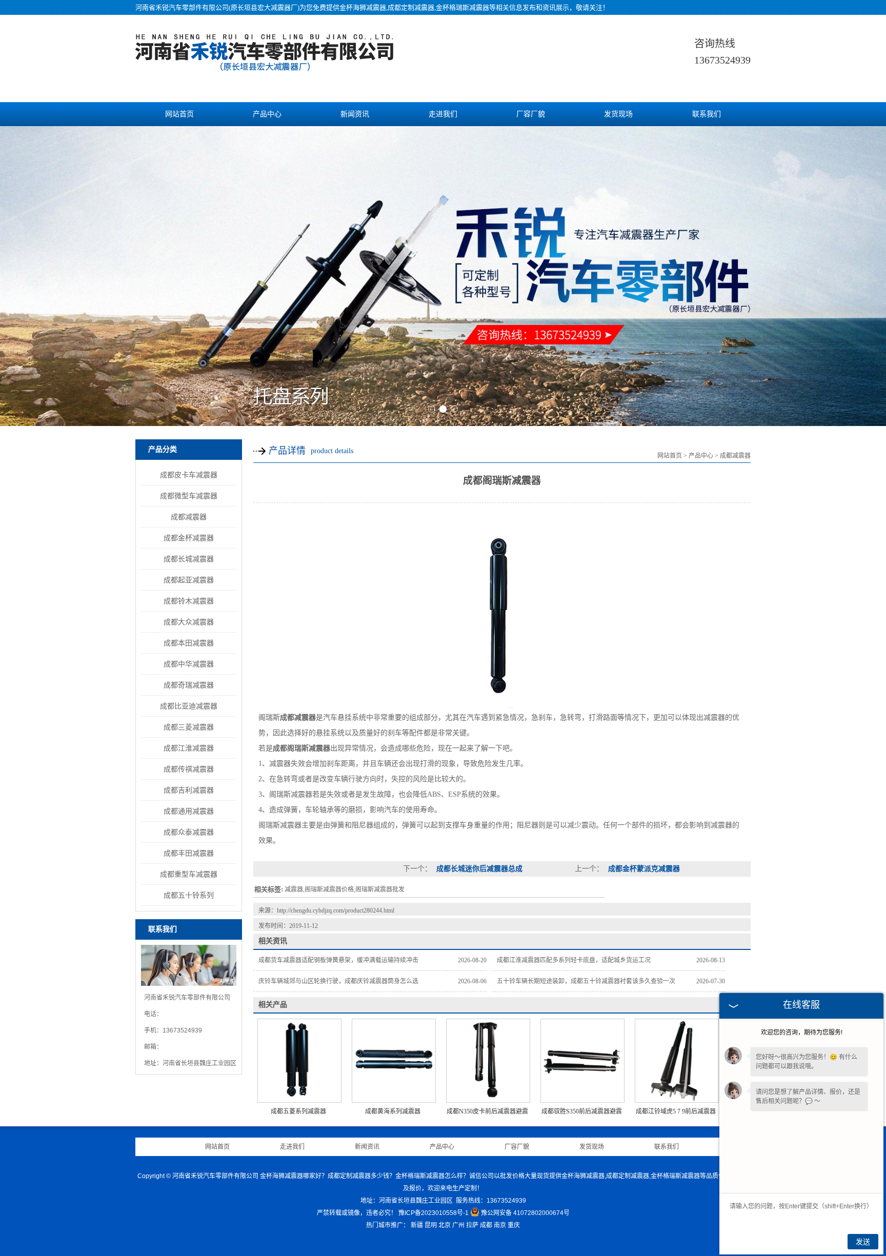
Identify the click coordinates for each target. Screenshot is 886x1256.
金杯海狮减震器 (362, 7)
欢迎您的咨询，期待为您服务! (801, 1032)
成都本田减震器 (189, 643)
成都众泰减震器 (189, 832)
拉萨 (472, 1225)
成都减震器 (189, 517)
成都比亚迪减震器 (188, 706)
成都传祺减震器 (189, 769)
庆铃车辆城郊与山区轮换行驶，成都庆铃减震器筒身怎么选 (338, 981)
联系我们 (706, 114)
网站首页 (179, 114)
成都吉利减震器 (189, 790)
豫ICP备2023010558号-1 (433, 1213)
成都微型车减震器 (188, 496)
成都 (486, 1225)
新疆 (417, 1225)
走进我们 (443, 114)
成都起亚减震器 (189, 580)
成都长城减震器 (189, 559)
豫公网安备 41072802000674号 (525, 1213)
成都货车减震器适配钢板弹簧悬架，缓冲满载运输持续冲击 (338, 960)
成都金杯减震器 (189, 538)
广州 (458, 1225)
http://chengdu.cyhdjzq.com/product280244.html (335, 910)
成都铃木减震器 (189, 601)
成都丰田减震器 (189, 853)
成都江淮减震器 (189, 748)
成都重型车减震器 (188, 874)
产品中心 (267, 114)
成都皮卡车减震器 (188, 475)
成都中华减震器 (189, 664)
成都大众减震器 (189, 622)
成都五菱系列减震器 (298, 1111)
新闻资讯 (354, 114)
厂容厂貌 (530, 114)
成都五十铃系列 (189, 895)
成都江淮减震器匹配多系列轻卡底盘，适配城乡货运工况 (574, 960)
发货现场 (618, 114)
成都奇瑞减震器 (189, 685)
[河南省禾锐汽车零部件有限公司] (265, 65)
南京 (500, 1225)
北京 (444, 1225)
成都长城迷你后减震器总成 (478, 869)
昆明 (431, 1225)
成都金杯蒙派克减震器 (643, 869)
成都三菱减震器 (189, 727)
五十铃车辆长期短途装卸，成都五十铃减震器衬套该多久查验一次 (586, 981)
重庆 (514, 1225)
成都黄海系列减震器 (392, 1111)
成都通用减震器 (189, 811)
